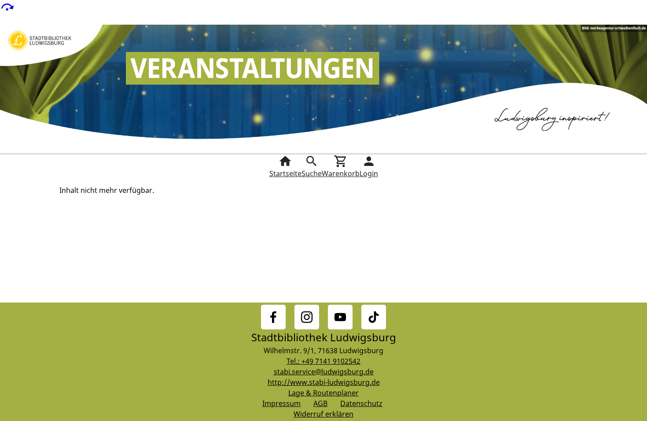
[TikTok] (373, 317)
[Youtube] (340, 317)
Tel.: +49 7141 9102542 (323, 361)
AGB (320, 403)
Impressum (281, 403)
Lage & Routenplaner (323, 393)
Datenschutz (361, 403)
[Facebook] (273, 317)
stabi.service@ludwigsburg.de (324, 372)
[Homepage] (323, 89)
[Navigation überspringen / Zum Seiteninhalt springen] (7, 6)
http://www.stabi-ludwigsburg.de (324, 382)
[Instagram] (306, 317)
